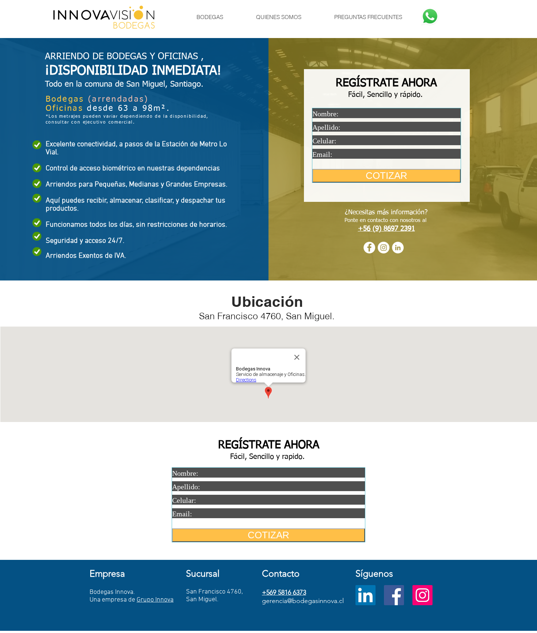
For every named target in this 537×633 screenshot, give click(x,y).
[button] (209, 17)
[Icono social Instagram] (422, 595)
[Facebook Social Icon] (394, 595)
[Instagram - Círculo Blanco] (383, 247)
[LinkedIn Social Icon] (365, 595)
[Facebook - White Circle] (369, 247)
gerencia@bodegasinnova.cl (303, 601)
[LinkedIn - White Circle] (398, 247)
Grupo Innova (155, 600)
